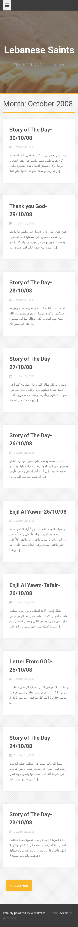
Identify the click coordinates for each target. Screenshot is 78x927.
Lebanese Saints (39, 50)
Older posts (20, 886)
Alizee (64, 913)
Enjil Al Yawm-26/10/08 (38, 512)
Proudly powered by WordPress (24, 913)
